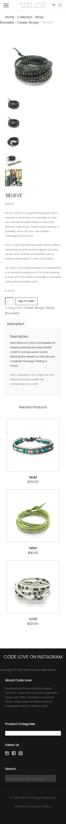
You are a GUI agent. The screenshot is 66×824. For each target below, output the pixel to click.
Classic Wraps (28, 22)
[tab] (15, 323)
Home (9, 17)
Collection (24, 17)
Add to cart (26, 301)
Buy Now (44, 445)
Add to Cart (25, 445)
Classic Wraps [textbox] (32, 733)
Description (15, 324)
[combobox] (33, 733)
